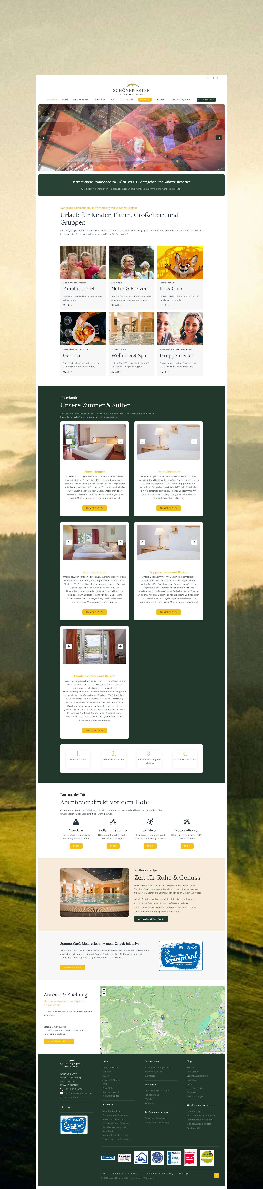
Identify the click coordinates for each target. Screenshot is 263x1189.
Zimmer (106, 1071)
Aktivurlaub (193, 1071)
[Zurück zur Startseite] (131, 89)
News (189, 1084)
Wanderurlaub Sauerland (200, 1119)
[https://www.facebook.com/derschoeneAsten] (213, 78)
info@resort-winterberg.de (78, 1093)
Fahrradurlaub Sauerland (115, 1115)
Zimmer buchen (94, 508)
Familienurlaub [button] (81, 99)
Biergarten (150, 1075)
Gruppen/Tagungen (181, 99)
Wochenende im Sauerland (116, 1123)
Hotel (65, 99)
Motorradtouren (195, 1088)
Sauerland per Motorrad (157, 1090)
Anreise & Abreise (111, 1080)
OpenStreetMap (218, 1053)
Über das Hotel (110, 1067)
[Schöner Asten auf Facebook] (62, 1107)
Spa (112, 99)
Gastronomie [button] (126, 99)
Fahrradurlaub (152, 1095)
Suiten (105, 1075)
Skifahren (149, 1103)
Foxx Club (145, 99)
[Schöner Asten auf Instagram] (69, 1107)
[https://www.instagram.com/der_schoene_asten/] (217, 78)
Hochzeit (191, 1067)
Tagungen (192, 1092)
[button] (44, 137)
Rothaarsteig (193, 1111)
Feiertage (192, 1080)
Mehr (76, 846)
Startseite (52, 99)
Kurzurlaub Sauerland (113, 1119)
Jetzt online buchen (58, 1041)
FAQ (104, 1084)
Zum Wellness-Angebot (151, 919)
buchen (76, 766)
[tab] (124, 168)
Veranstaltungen (195, 1096)
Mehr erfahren (72, 967)
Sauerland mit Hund (112, 1111)
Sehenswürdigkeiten (197, 1075)
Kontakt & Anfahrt (69, 1097)
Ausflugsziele (193, 1128)
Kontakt (161, 99)
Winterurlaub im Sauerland (116, 1139)
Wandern (149, 1099)
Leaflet (208, 1053)
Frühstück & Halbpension (157, 1067)
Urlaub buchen (206, 99)
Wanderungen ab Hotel (199, 1123)
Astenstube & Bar (153, 1071)
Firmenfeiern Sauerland (157, 1122)
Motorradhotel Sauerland (115, 1135)
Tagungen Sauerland (155, 1118)
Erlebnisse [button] (100, 99)
